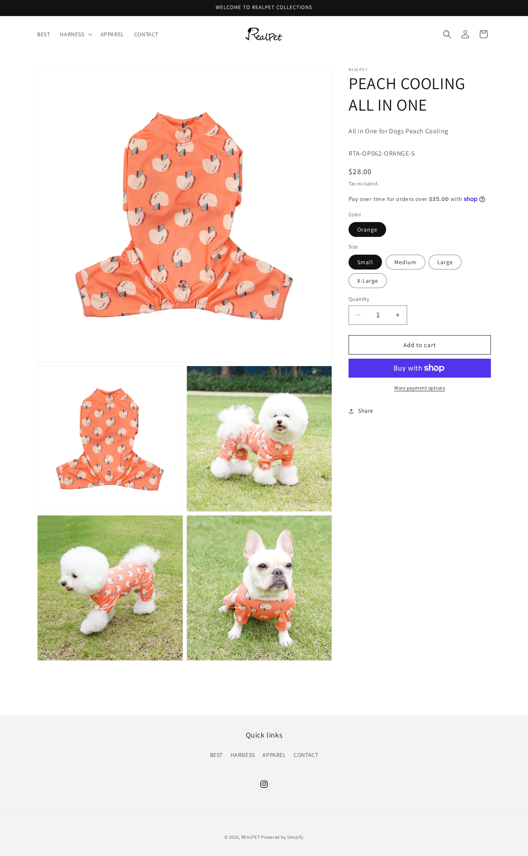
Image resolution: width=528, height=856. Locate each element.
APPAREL (274, 755)
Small (365, 261)
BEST (216, 755)
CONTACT (306, 755)
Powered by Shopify (282, 837)
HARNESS (243, 755)
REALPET (250, 837)
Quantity (359, 298)
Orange (367, 229)
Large (445, 261)
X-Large (367, 280)
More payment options (419, 388)
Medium (405, 261)
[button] (75, 34)
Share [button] (365, 410)
